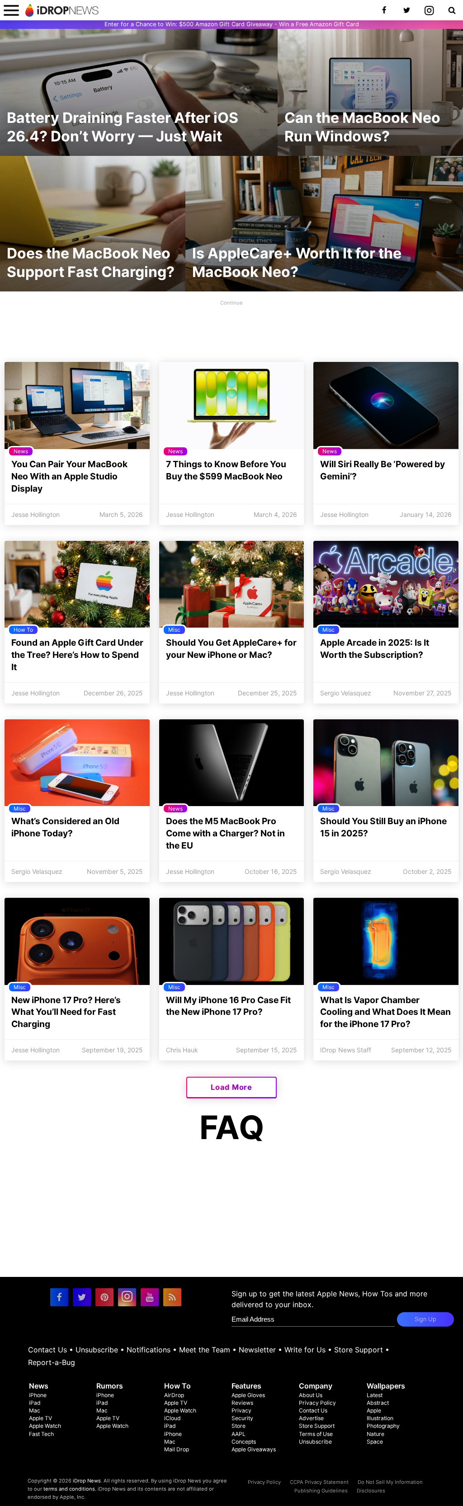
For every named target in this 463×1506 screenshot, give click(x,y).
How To (177, 1385)
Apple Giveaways (254, 1449)
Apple (374, 1410)
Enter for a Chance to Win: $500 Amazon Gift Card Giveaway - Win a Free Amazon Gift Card (231, 24)
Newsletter (257, 1349)
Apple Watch (45, 1425)
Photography (383, 1425)
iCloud (172, 1418)
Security (242, 1418)
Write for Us (305, 1349)
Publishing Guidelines (321, 1490)
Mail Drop (176, 1449)
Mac (34, 1410)
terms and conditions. (69, 1489)
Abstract (378, 1402)
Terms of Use (316, 1434)
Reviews (242, 1402)
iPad (35, 1402)
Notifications (148, 1349)
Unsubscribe (97, 1349)
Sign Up (425, 1319)
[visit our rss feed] (172, 1297)
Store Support (358, 1349)
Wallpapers (386, 1385)
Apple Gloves (248, 1395)
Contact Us (47, 1349)
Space (375, 1441)
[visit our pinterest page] (104, 1297)
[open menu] (11, 10)
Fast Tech (41, 1434)
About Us (310, 1395)
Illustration (380, 1418)
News (38, 1385)
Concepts (244, 1441)
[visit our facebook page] (59, 1297)
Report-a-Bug (51, 1362)
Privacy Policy (317, 1402)
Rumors (109, 1385)
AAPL (239, 1434)
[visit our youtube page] (150, 1297)
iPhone (38, 1395)
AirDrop (174, 1395)
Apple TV (40, 1418)
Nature (375, 1434)
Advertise (311, 1418)
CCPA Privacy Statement (319, 1482)
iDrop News (87, 1481)
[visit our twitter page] (82, 1297)
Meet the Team (204, 1349)
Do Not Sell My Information (390, 1482)
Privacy (241, 1410)
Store (239, 1425)
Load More (231, 1087)
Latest (375, 1395)
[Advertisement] (231, 328)
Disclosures (371, 1490)
